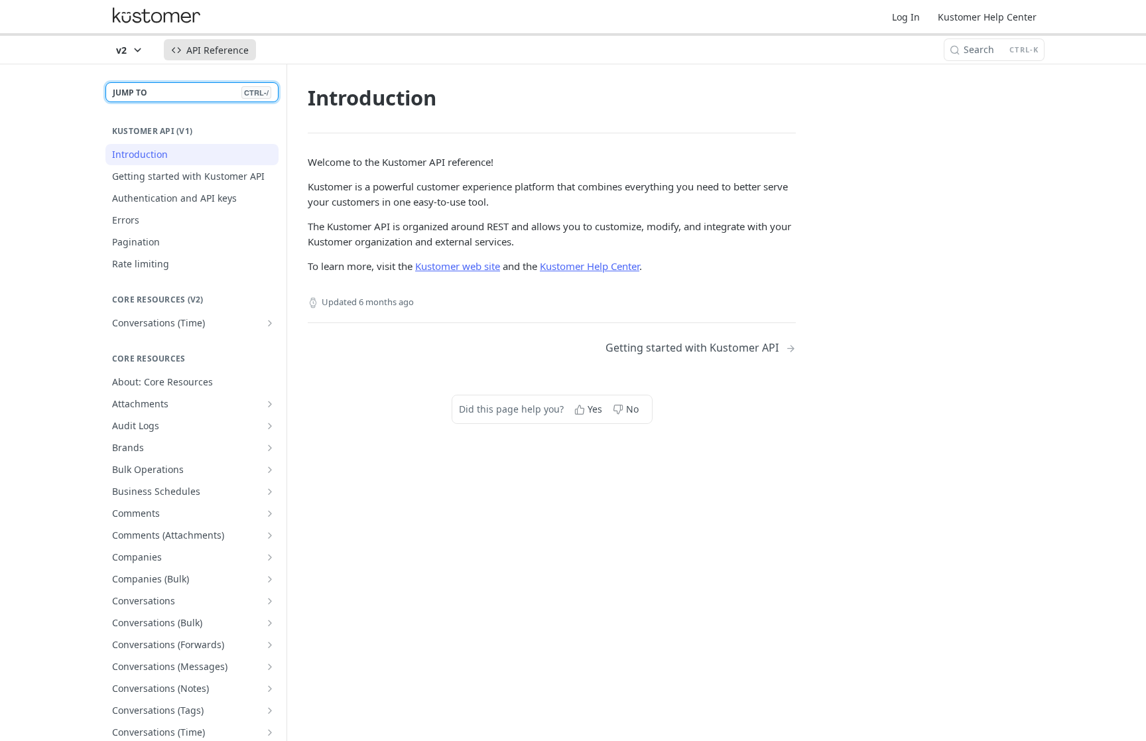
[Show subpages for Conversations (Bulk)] (270, 623)
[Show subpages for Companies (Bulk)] (270, 579)
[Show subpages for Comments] (270, 513)
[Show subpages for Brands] (270, 447)
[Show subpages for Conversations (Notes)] (270, 688)
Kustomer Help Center (987, 17)
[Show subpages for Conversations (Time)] (270, 323)
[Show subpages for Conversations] (270, 601)
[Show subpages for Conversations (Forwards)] (270, 645)
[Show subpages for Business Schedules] (270, 491)
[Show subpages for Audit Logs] (270, 426)
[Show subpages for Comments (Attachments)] (270, 535)
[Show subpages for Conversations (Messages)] (270, 666)
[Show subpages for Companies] (270, 557)
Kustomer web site (457, 266)
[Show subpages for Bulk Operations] (270, 469)
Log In (906, 17)
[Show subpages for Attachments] (270, 404)
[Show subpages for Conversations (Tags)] (270, 710)
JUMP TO (191, 92)
